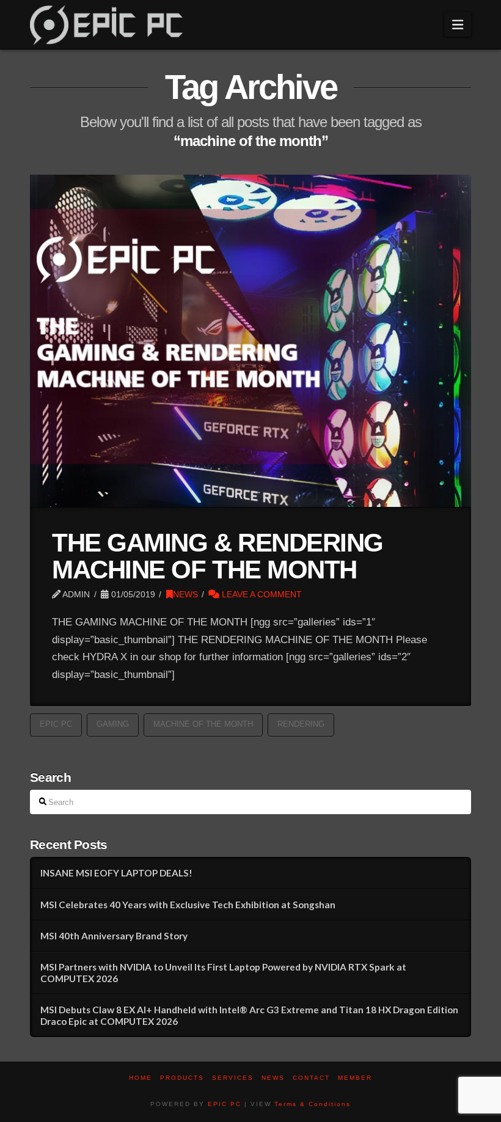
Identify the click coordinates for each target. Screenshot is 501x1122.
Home (140, 1077)
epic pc (56, 724)
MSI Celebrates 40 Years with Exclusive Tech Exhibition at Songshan (187, 904)
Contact (311, 1077)
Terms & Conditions (312, 1104)
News (273, 1077)
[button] (457, 24)
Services (233, 1077)
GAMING (113, 724)
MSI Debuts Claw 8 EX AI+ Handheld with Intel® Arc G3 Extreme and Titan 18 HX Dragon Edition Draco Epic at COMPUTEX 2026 (249, 1015)
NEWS (185, 594)
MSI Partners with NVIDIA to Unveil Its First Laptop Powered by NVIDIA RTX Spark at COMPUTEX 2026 (223, 972)
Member (355, 1077)
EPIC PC (224, 1104)
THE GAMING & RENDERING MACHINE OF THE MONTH (217, 556)
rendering (300, 724)
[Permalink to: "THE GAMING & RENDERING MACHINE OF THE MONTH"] (250, 340)
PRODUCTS (182, 1077)
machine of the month (203, 724)
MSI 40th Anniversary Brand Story (114, 935)
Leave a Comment (260, 594)
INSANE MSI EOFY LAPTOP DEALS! (116, 872)
